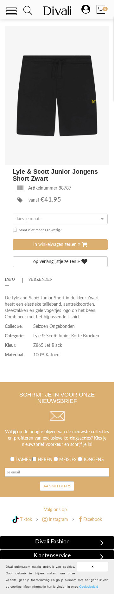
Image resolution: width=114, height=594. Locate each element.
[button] (103, 31)
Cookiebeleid (88, 586)
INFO (10, 279)
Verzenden (40, 279)
